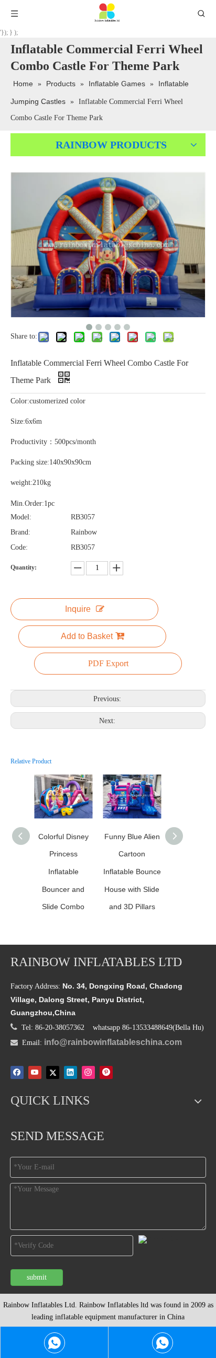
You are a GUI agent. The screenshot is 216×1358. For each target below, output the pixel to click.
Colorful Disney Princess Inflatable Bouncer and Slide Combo (63, 871)
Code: (19, 547)
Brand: (20, 532)
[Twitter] (52, 1072)
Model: (20, 517)
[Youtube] (34, 1072)
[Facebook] (17, 1072)
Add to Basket (87, 636)
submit (37, 1277)
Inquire (78, 609)
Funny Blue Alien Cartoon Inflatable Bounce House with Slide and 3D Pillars (132, 871)
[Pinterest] (106, 1072)
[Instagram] (88, 1072)
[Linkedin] (70, 1072)
